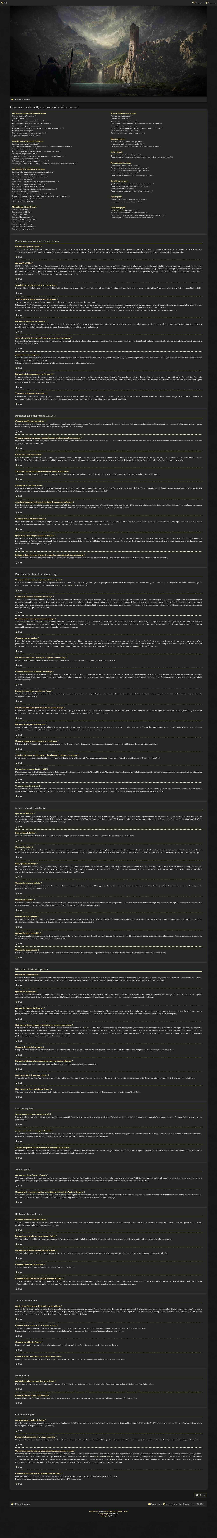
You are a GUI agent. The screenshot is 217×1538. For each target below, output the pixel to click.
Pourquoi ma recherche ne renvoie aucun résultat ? (129, 168)
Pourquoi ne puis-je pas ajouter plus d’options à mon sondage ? (35, 181)
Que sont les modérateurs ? (121, 118)
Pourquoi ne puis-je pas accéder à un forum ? (29, 186)
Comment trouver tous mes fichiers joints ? (126, 202)
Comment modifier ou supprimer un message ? (29, 174)
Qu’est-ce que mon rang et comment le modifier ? (30, 161)
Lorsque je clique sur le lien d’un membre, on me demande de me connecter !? (44, 163)
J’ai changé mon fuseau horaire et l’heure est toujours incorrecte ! (36, 151)
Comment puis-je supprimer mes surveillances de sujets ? (132, 191)
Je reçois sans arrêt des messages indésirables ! (128, 144)
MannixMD (115, 1513)
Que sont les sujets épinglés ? (22, 224)
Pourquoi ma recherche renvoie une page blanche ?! (130, 170)
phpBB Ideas (127, 1439)
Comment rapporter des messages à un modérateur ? (31, 193)
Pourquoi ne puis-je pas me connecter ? (26, 125)
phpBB (103, 490)
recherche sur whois (159, 1453)
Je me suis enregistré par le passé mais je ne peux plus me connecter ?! (38, 128)
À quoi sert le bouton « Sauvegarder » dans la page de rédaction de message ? (41, 196)
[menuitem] (4, 3)
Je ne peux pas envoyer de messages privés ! (127, 141)
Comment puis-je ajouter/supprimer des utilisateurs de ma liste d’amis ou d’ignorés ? (142, 157)
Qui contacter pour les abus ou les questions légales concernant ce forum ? (138, 215)
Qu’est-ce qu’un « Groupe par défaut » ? (126, 130)
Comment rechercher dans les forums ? (125, 165)
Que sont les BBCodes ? (21, 209)
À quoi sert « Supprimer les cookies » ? (26, 135)
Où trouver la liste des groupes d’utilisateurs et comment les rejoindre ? (137, 123)
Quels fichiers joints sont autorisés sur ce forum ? (129, 199)
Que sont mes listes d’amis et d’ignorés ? (126, 154)
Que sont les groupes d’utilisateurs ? (124, 121)
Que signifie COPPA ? (20, 118)
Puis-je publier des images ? (22, 217)
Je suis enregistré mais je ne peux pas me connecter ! (31, 123)
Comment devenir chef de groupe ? (124, 125)
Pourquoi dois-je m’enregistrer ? (24, 116)
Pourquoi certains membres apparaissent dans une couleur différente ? (136, 128)
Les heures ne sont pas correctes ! (24, 148)
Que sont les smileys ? (20, 214)
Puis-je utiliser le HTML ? (21, 212)
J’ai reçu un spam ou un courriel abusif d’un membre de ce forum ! (136, 146)
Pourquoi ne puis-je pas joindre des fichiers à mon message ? (34, 189)
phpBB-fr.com (112, 1516)
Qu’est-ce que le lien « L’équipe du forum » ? (128, 133)
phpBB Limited (76, 1423)
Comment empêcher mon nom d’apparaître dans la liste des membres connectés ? (42, 146)
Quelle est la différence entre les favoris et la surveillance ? (132, 183)
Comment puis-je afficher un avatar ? (25, 158)
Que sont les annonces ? (21, 221)
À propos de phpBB (35, 1425)
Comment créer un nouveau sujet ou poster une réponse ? (33, 172)
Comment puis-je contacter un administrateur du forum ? (132, 217)
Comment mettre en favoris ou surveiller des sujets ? (130, 186)
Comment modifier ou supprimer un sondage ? (29, 184)
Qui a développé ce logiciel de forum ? (125, 210)
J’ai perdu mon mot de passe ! (23, 130)
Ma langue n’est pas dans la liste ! (24, 153)
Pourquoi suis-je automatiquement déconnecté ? (29, 133)
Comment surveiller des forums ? (123, 188)
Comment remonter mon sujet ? (23, 201)
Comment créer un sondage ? (23, 179)
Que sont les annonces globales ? (24, 219)
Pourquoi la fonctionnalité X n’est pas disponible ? (129, 212)
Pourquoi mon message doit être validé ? (27, 198)
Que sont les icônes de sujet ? (23, 229)
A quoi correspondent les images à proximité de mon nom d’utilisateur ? (38, 156)
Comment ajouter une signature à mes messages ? (30, 177)
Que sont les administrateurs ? (122, 116)
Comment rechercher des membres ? (124, 173)
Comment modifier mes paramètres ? (25, 144)
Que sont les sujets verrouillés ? (23, 226)
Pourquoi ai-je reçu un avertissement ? (26, 191)
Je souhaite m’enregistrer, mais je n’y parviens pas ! (31, 121)
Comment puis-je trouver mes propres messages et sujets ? (132, 175)
